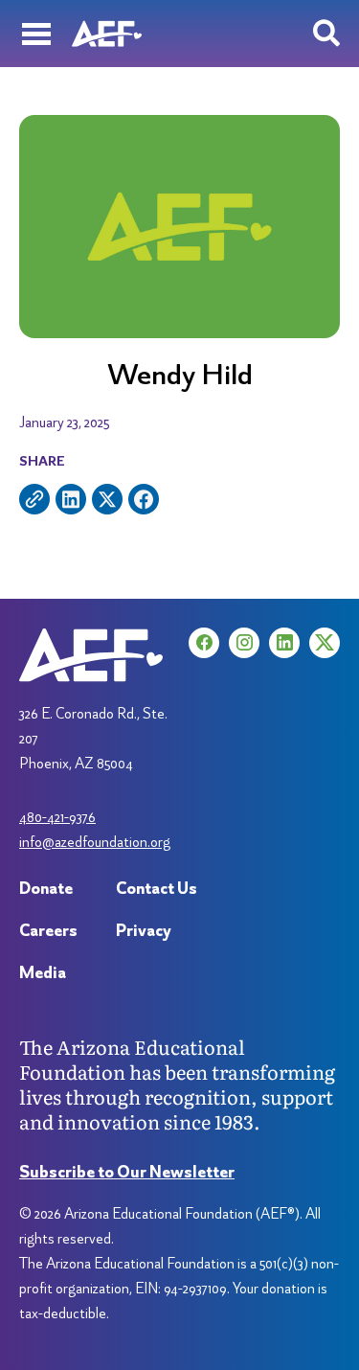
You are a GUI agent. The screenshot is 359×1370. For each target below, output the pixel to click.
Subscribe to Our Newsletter (127, 1171)
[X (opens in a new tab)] (324, 643)
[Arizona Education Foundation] (107, 33)
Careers (48, 930)
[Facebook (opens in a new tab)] (204, 643)
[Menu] (36, 33)
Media (42, 972)
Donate (46, 888)
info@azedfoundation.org (94, 842)
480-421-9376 (57, 817)
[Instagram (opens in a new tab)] (244, 643)
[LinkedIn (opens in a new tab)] (284, 643)
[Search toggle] (326, 33)
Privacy (143, 930)
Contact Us (156, 888)
